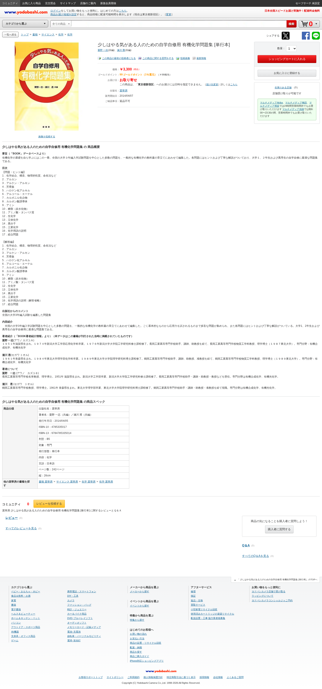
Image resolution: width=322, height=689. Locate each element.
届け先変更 (212, 84)
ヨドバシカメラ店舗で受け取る (268, 591)
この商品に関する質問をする (158, 58)
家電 (13, 600)
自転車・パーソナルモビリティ (84, 636)
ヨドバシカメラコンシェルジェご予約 (272, 600)
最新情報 (201, 58)
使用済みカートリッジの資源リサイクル (212, 613)
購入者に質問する (279, 529)
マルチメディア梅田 (296, 102)
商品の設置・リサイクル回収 (145, 643)
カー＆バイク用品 (77, 613)
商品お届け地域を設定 (63, 14)
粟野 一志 (103, 50)
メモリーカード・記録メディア (84, 627)
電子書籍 (16, 609)
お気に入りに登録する (287, 73)
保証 (193, 596)
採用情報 (204, 677)
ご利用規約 (133, 677)
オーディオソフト (77, 622)
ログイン (55, 10)
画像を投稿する (46, 136)
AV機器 (15, 631)
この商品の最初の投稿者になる (119, 58)
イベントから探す (139, 605)
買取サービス (198, 604)
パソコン (16, 622)
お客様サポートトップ (91, 677)
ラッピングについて (262, 596)
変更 (168, 14)
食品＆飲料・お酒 (20, 596)
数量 (280, 48)
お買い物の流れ (138, 634)
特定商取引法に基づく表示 (181, 677)
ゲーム (14, 640)
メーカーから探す (139, 591)
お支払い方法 (137, 638)
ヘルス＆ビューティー (23, 613)
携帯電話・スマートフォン (81, 591)
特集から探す (137, 620)
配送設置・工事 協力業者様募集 (208, 618)
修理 (193, 591)
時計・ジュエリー (77, 609)
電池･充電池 (74, 631)
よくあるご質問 (235, 677)
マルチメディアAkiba (271, 102)
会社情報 (218, 677)
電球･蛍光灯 (74, 640)
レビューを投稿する (49, 503)
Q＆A (246, 545)
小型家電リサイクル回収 (204, 609)
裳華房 (123, 90)
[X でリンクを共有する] (286, 39)
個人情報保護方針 (153, 677)
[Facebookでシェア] (306, 39)
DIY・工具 (72, 596)
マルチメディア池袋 (293, 109)
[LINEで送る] (316, 39)
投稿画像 (185, 58)
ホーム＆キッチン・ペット (25, 618)
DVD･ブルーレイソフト (80, 618)
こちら (123, 10)
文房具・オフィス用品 (23, 636)
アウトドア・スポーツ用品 (25, 627)
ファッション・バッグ (79, 604)
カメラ (70, 600)
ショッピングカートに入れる (287, 59)
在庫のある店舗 (283, 87)
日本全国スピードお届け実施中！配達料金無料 (292, 10)
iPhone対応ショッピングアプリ (147, 660)
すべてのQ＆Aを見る (255, 556)
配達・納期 (136, 647)
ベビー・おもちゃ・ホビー (25, 591)
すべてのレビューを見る (21, 528)
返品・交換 (197, 600)
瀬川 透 (121, 50)
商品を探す (136, 652)
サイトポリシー (115, 677)
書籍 (13, 604)
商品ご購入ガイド (139, 656)
